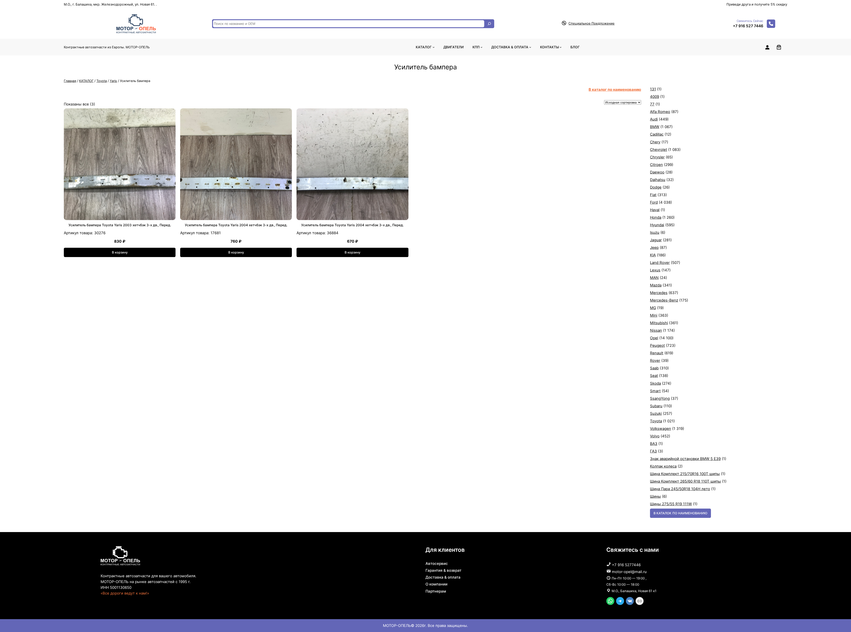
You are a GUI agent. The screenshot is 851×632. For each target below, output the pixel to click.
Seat (654, 375)
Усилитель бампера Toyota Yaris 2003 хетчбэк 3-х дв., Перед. (119, 225)
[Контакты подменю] (561, 47)
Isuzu (654, 232)
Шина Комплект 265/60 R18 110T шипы (685, 481)
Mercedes (659, 293)
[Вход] (767, 47)
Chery (655, 142)
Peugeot (657, 345)
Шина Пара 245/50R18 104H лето (680, 489)
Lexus (655, 270)
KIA (653, 255)
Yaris (113, 81)
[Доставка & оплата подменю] (530, 47)
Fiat (653, 195)
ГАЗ (653, 451)
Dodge (656, 187)
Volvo (655, 436)
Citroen (656, 164)
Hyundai (657, 225)
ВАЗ (653, 443)
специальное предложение (591, 23)
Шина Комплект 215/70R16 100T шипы (685, 474)
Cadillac (657, 134)
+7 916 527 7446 (748, 26)
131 (653, 89)
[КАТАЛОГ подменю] (434, 47)
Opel (654, 338)
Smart (655, 391)
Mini (653, 315)
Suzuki (656, 413)
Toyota (101, 81)
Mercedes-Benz (664, 300)
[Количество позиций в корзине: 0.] (779, 47)
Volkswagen (660, 428)
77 (652, 104)
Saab (654, 368)
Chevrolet (658, 149)
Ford (654, 202)
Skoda (655, 383)
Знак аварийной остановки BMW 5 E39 (685, 458)
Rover (655, 360)
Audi (654, 119)
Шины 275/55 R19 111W (671, 504)
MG (653, 308)
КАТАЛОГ (86, 81)
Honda (655, 217)
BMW (654, 127)
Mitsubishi (659, 323)
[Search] (489, 23)
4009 (654, 96)
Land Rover (660, 262)
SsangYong (660, 398)
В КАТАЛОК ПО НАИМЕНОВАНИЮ (680, 513)
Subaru (656, 406)
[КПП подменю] (481, 47)
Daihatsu (657, 180)
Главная (70, 81)
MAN (654, 277)
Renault (656, 353)
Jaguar (656, 240)
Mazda (656, 285)
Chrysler (657, 157)
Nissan (656, 330)
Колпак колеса (663, 466)
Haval (655, 210)
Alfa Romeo (660, 111)
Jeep (654, 247)
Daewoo (657, 172)
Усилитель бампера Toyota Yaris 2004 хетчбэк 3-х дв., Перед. (236, 225)
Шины (655, 496)
